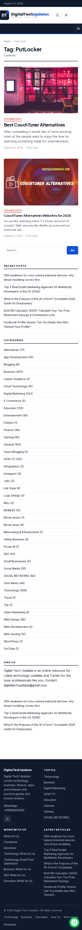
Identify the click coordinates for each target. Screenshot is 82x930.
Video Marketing (14, 612)
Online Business (14, 539)
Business (9, 371)
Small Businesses (15, 561)
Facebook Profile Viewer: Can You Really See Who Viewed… (60, 890)
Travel (8, 597)
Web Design (11, 619)
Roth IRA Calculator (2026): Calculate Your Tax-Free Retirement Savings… (61, 877)
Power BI (9, 546)
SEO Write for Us (14, 875)
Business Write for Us (17, 869)
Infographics (12, 466)
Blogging (9, 364)
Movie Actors (12, 517)
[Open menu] (78, 28)
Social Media (12, 568)
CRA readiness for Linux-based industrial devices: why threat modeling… (59, 840)
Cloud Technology (15, 386)
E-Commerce (12, 400)
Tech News (11, 583)
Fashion (9, 422)
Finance (9, 430)
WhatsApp (10, 924)
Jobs (7, 481)
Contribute (10, 842)
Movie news (11, 524)
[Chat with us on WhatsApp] (74, 922)
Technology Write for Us (19, 853)
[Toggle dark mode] (66, 15)
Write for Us (11, 836)
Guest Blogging (14, 451)
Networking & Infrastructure (21, 532)
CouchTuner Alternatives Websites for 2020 (37, 215)
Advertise (10, 848)
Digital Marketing (14, 393)
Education (10, 408)
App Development (15, 357)
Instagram (10, 473)
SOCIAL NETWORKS (16, 575)
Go (72, 250)
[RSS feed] (7, 818)
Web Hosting (12, 634)
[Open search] (57, 15)
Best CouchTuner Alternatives (34, 124)
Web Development (16, 626)
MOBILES (9, 510)
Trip (6, 605)
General (9, 444)
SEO (6, 554)
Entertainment (13, 415)
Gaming (9, 437)
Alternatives (11, 349)
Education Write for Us (18, 880)
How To (55, 917)
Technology (13, 119)
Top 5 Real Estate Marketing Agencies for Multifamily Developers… (59, 853)
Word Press (11, 641)
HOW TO (9, 459)
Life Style (10, 488)
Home (7, 41)
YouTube (9, 648)
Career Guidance (15, 379)
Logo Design (12, 495)
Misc (7, 503)
